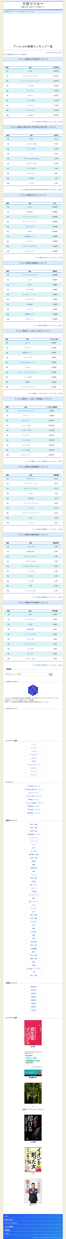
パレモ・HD (27, 357)
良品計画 (30, 212)
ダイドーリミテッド (30, 556)
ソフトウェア (34, 841)
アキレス (31, 523)
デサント (30, 95)
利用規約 (7, 1230)
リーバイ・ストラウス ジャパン (30, 81)
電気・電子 (33, 945)
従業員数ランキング (34, 806)
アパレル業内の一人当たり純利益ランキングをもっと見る (44, 461)
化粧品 (34, 881)
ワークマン (30, 90)
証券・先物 (33, 827)
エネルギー (33, 922)
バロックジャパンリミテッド (31, 513)
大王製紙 (33, 1142)
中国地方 (33, 993)
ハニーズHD (27, 377)
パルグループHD (31, 144)
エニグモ (30, 105)
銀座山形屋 (30, 551)
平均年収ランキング (34, 786)
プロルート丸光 (30, 561)
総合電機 (33, 942)
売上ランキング (33, 793)
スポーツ (33, 888)
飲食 (33, 898)
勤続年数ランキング (34, 813)
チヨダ (31, 576)
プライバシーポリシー (11, 1223)
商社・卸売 (33, 975)
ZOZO (30, 231)
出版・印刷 (33, 858)
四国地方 (33, 1007)
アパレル (33, 875)
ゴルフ (34, 911)
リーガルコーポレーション (30, 566)
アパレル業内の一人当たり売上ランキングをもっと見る (45, 393)
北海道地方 (33, 987)
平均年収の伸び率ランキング (34, 789)
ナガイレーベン (26, 455)
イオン (33, 1173)
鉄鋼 (33, 928)
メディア (33, 844)
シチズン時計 (30, 100)
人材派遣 (33, 891)
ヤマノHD (30, 649)
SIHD (30, 614)
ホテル (34, 905)
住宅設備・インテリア (34, 969)
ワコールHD (26, 440)
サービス (33, 908)
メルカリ (33, 751)
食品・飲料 (33, 915)
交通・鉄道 (33, 955)
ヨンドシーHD (25, 425)
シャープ (33, 771)
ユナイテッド (26, 420)
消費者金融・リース (34, 834)
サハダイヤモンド (30, 619)
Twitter (7, 1233)
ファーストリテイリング (30, 76)
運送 (33, 952)
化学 (33, 925)
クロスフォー (31, 173)
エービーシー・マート (30, 221)
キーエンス (33, 775)
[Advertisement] (33, 28)
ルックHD (31, 581)
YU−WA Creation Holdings (31, 158)
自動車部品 (33, 868)
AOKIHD (30, 115)
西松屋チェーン (30, 236)
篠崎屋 (28, 382)
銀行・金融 (33, 824)
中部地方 (33, 1003)
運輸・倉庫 (33, 958)
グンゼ (31, 508)
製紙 (33, 935)
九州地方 (33, 1010)
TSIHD (30, 71)
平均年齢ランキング (34, 809)
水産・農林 (33, 918)
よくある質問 (9, 1226)
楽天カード (33, 1204)
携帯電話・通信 (33, 854)
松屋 (30, 586)
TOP (6, 1216)
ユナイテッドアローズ (30, 246)
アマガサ (31, 183)
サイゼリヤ (33, 754)
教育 (33, 871)
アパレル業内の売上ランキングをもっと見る (48, 257)
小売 (33, 972)
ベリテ (31, 153)
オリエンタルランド (34, 764)
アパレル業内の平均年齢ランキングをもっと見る (47, 665)
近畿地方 (33, 997)
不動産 (34, 965)
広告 (33, 848)
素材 (33, 938)
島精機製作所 (33, 1077)
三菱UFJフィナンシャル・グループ (33, 1109)
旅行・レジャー (33, 901)
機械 (33, 864)
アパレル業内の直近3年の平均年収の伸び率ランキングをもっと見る (41, 189)
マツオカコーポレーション (27, 362)
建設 (33, 962)
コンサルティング (33, 895)
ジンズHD (30, 86)
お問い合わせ (9, 1219)
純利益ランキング (33, 799)
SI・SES (33, 851)
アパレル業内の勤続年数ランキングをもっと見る (47, 597)
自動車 (34, 861)
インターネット (33, 838)
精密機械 (33, 948)
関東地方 (33, 1000)
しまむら (30, 207)
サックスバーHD (31, 590)
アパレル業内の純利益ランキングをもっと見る (47, 325)
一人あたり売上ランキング (33, 796)
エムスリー (33, 768)
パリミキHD (31, 149)
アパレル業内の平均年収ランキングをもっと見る (47, 122)
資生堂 (33, 1046)
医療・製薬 (33, 878)
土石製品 (33, 932)
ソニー (34, 744)
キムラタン (30, 653)
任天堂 (34, 761)
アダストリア (30, 226)
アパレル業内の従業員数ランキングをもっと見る (47, 529)
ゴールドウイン (30, 110)
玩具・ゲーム (34, 885)
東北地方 (33, 990)
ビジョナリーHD (31, 163)
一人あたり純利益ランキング (34, 803)
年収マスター (33, 4)
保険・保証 (33, 831)
